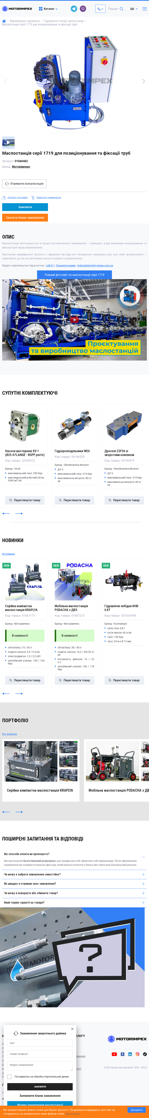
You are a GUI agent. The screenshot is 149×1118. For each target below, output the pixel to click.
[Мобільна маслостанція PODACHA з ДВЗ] (74, 580)
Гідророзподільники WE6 (72, 451)
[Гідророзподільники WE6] (74, 425)
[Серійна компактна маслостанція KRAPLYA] (25, 580)
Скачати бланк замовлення (25, 217)
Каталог (49, 9)
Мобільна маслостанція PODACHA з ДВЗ (71, 608)
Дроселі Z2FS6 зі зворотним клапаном (119, 453)
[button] (143, 81)
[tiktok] (145, 1054)
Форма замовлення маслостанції (40, 1105)
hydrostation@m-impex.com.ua (95, 265)
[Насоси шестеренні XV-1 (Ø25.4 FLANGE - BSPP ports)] (25, 425)
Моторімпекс (21, 166)
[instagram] (137, 1054)
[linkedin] (130, 1054)
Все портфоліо (9, 734)
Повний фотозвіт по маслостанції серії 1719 (74, 275)
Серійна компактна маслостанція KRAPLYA (21, 608)
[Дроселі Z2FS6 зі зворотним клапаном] (124, 425)
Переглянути (27, 500)
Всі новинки (8, 553)
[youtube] (114, 1054)
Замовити (25, 207)
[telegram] (74, 8)
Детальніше (72, 1113)
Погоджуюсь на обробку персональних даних (42, 1076)
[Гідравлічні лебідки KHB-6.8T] (124, 580)
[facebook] (122, 1054)
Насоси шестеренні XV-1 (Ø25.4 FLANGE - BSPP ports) (25, 453)
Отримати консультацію (27, 183)
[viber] (83, 8)
